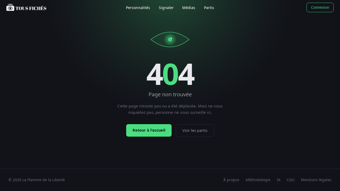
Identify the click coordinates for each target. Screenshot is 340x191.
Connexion (320, 7)
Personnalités (138, 7)
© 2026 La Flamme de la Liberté (36, 179)
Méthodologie (258, 179)
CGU (291, 179)
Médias (188, 7)
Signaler (166, 7)
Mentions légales (316, 179)
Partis (209, 7)
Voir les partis (194, 130)
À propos (231, 179)
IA (278, 179)
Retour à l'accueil (149, 130)
